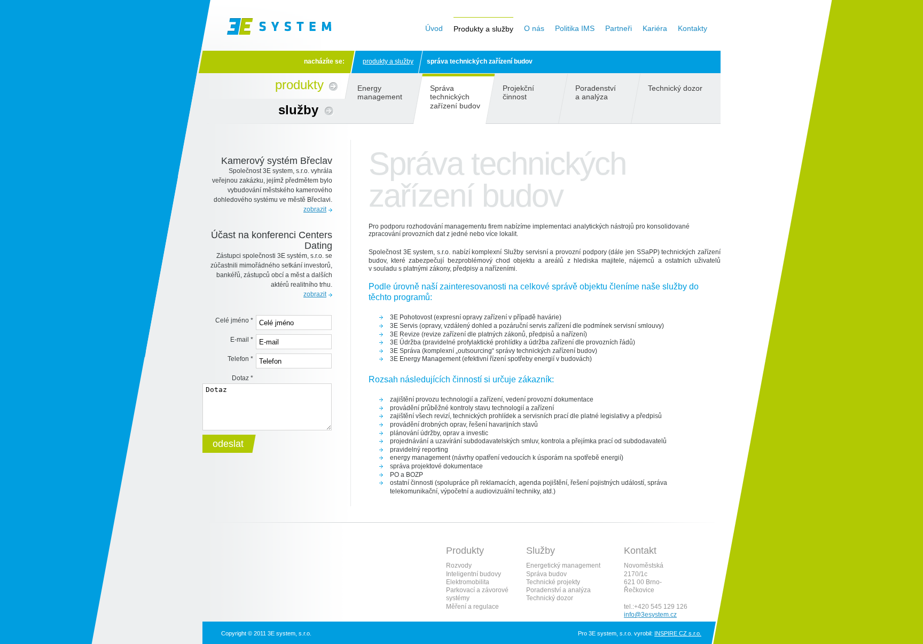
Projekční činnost (518, 92)
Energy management (379, 92)
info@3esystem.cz (650, 614)
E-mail (241, 339)
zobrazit (314, 209)
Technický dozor (675, 88)
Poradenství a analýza (595, 92)
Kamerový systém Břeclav (276, 160)
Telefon (240, 359)
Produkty (299, 84)
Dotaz (242, 378)
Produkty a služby (388, 61)
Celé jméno (234, 320)
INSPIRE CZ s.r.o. (677, 633)
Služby (298, 110)
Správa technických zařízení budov (455, 97)
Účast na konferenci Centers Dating (271, 240)
